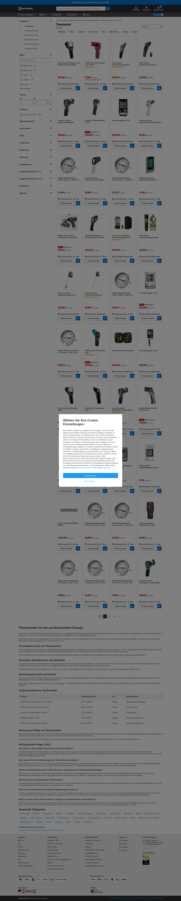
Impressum (107, 468)
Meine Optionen (90, 481)
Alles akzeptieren (90, 476)
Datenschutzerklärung (84, 468)
